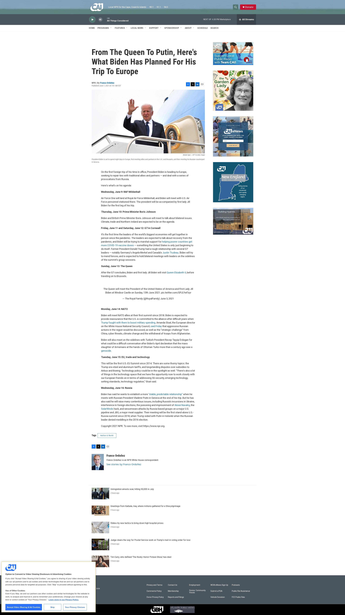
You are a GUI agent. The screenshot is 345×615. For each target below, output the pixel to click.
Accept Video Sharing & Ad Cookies (23, 607)
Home (92, 28)
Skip (52, 607)
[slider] (104, 19)
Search (215, 28)
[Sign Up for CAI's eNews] (233, 136)
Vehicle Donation (218, 597)
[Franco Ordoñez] (98, 462)
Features (120, 28)
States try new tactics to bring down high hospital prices (137, 523)
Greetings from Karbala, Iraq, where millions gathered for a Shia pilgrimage (145, 506)
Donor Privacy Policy (155, 597)
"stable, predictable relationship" (165, 394)
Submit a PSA (216, 591)
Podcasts (236, 585)
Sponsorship (171, 28)
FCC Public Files (238, 597)
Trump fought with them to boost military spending (128, 322)
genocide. (106, 350)
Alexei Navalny (182, 405)
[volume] (100, 20)
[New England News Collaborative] (233, 182)
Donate (249, 7)
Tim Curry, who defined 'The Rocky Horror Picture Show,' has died (141, 557)
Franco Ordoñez (107, 82)
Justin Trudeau (171, 252)
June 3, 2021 (167, 298)
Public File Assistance (241, 591)
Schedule (202, 28)
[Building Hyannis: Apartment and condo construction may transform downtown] (233, 221)
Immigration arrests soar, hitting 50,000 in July (132, 489)
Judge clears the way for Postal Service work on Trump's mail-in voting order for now (150, 540)
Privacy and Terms (154, 585)
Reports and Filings (176, 597)
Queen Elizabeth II (176, 272)
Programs (103, 28)
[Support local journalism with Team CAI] (233, 53)
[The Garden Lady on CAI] (233, 91)
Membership (173, 591)
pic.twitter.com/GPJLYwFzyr (176, 292)
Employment (194, 585)
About (188, 28)
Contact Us (172, 585)
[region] (48, 587)
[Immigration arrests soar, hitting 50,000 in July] (100, 493)
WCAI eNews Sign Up (219, 585)
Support (154, 28)
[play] (92, 19)
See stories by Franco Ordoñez (123, 464)
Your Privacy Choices (75, 607)
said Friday (156, 326)
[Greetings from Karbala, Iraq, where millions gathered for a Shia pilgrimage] (100, 510)
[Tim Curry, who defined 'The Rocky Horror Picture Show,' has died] (100, 561)
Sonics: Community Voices (197, 591)
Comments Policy (154, 591)
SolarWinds (107, 408)
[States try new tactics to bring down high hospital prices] (100, 527)
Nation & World (106, 435)
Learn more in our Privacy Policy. (64, 600)
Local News (137, 28)
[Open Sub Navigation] (111, 28)
